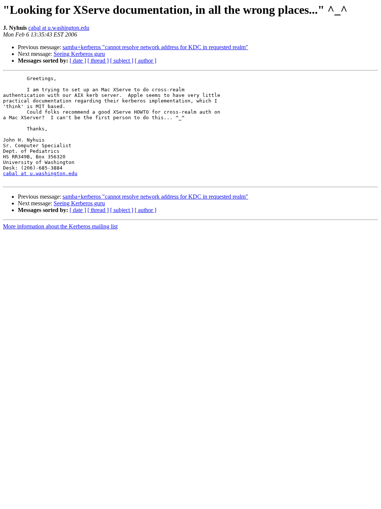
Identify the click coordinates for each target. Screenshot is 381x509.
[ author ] (145, 60)
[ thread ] (98, 60)
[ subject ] (121, 60)
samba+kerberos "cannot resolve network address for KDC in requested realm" (155, 47)
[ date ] (78, 60)
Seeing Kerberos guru (79, 54)
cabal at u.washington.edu (58, 28)
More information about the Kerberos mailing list (60, 226)
